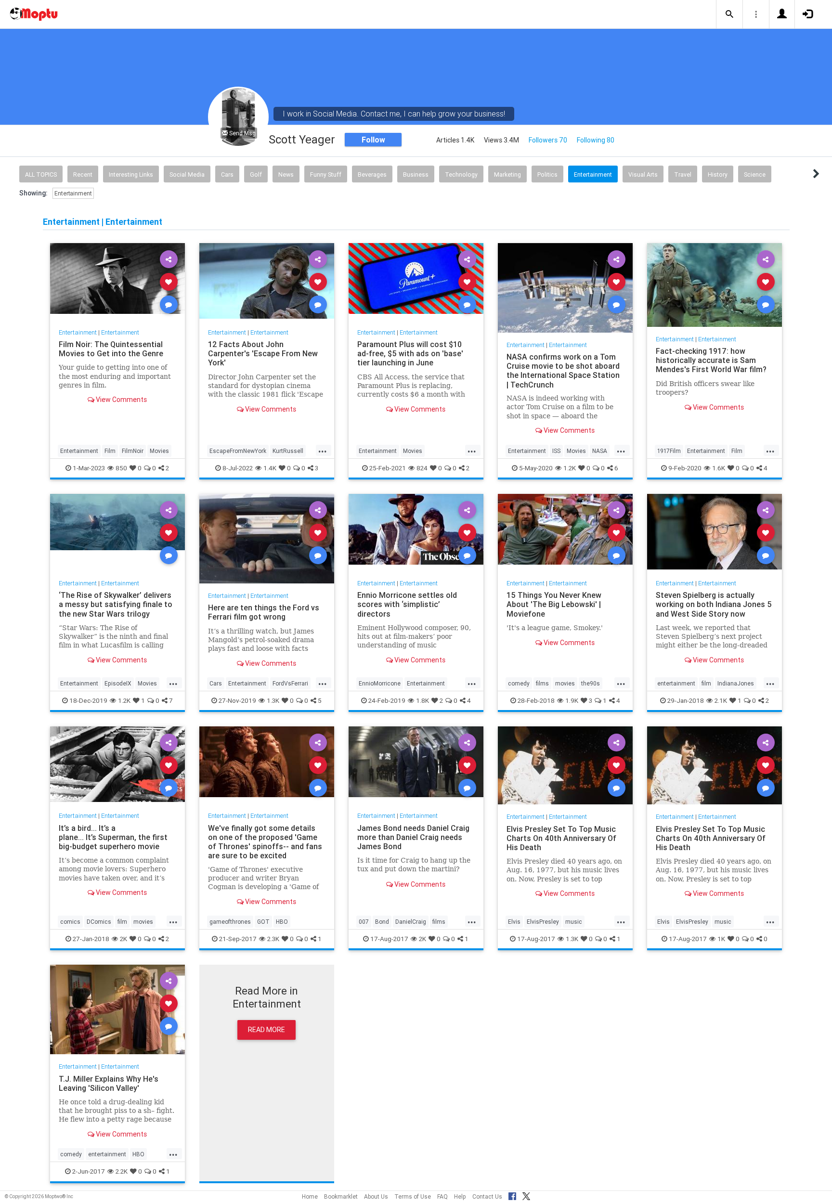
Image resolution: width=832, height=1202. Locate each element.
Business (416, 174)
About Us (376, 1196)
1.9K (571, 700)
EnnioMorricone (380, 683)
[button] (729, 14)
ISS (556, 450)
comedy (519, 683)
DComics (99, 921)
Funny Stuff (325, 174)
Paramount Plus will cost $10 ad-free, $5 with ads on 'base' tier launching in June (410, 353)
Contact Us (487, 1196)
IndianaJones (735, 683)
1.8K (422, 700)
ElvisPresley (543, 921)
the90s (590, 683)
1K (721, 938)
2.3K (273, 938)
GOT (263, 921)
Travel (682, 174)
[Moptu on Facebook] (512, 1195)
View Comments (120, 399)
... (322, 450)
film (706, 683)
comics (70, 921)
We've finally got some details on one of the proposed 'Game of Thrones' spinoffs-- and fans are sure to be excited (265, 841)
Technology (461, 174)
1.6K (718, 468)
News (286, 174)
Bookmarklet (341, 1196)
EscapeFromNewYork (237, 450)
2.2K (122, 1171)
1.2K (569, 468)
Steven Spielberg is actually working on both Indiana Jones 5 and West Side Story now (714, 604)
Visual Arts (643, 174)
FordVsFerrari (290, 683)
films (542, 683)
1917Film (669, 450)
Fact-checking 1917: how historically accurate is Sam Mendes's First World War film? (712, 360)
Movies (159, 450)
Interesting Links (131, 174)
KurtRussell (288, 450)
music (573, 921)
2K (123, 938)
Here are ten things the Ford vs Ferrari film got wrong (263, 612)
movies (565, 683)
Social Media (187, 174)
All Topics (41, 174)
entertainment (676, 683)
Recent (82, 174)
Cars (227, 174)
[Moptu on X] (526, 1195)
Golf (256, 174)
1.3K (273, 700)
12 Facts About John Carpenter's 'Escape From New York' (263, 353)
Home (310, 1196)
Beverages (372, 174)
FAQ (442, 1196)
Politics (547, 174)
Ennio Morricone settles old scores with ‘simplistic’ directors (407, 604)
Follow (373, 139)
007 (364, 921)
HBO (282, 921)
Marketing (507, 174)
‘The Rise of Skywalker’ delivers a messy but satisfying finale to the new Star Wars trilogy (115, 604)
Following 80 (595, 140)
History (718, 174)
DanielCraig (410, 921)
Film (110, 450)
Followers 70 (548, 140)
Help (460, 1196)
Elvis (514, 921)
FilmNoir (132, 450)
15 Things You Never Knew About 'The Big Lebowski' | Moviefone (554, 604)
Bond (382, 921)
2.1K (721, 700)
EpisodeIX (117, 683)
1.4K (269, 468)
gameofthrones (230, 921)
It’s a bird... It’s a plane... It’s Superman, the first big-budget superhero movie (113, 837)
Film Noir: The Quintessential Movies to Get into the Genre (111, 348)
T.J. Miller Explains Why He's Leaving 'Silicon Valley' (108, 1082)
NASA (599, 450)
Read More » (117, 281)
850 (121, 468)
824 (422, 468)
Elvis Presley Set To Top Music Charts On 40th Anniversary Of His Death (561, 838)
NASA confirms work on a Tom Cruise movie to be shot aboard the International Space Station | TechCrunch (563, 370)
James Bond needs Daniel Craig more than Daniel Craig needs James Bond (413, 837)
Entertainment (593, 174)
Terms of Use (412, 1196)
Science (755, 174)
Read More (266, 1029)
